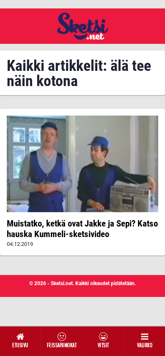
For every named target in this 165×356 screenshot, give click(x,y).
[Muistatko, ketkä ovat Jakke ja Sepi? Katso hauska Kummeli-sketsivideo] (82, 164)
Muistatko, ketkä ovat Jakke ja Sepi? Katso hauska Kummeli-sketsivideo (82, 228)
